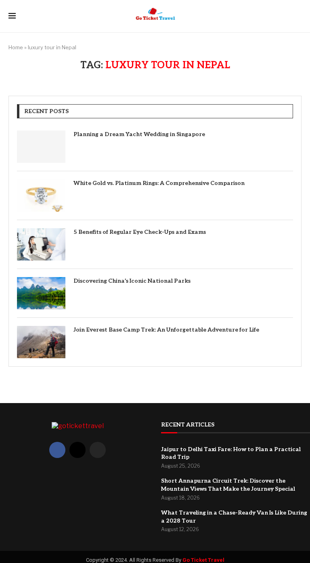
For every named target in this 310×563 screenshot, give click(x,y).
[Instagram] (98, 450)
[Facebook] (57, 450)
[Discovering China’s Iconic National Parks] (41, 293)
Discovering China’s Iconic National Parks (132, 280)
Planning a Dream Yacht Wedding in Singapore (139, 134)
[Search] (297, 16)
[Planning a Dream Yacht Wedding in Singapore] (41, 146)
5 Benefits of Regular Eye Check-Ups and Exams (139, 232)
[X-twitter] (77, 450)
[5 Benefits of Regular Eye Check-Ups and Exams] (41, 244)
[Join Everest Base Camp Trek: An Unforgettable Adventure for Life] (41, 342)
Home (15, 47)
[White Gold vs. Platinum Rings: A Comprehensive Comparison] (41, 195)
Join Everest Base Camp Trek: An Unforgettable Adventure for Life (166, 329)
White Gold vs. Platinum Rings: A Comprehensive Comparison (159, 183)
